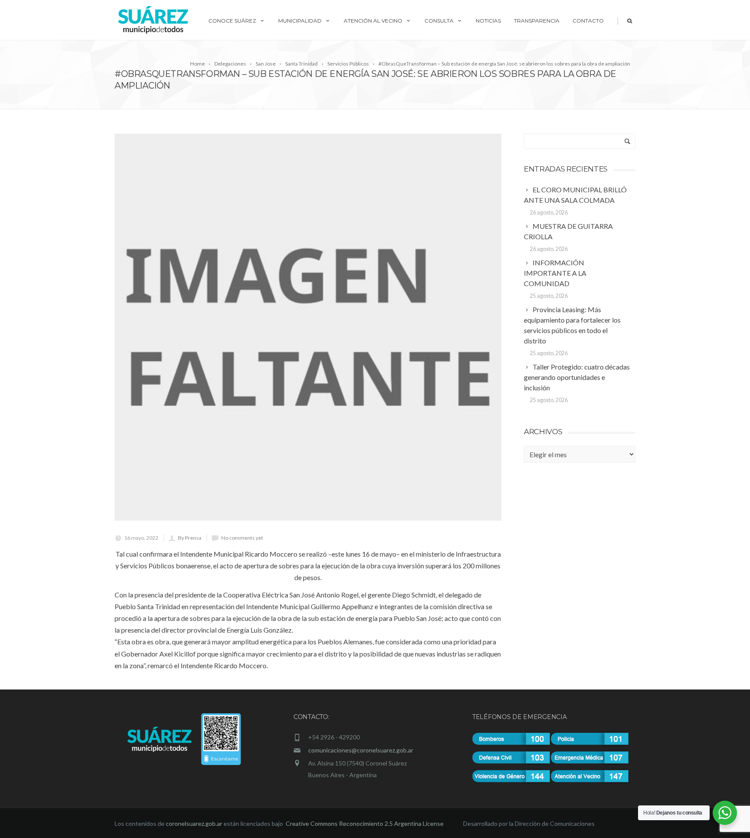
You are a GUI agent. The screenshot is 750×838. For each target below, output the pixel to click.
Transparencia (536, 20)
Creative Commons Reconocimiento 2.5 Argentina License (365, 823)
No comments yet (242, 537)
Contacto (588, 20)
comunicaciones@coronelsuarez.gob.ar (360, 750)
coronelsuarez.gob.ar (194, 823)
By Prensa (189, 537)
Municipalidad (300, 20)
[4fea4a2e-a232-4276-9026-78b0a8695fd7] (308, 327)
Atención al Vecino (373, 20)
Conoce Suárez (232, 20)
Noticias (488, 20)
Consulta (439, 20)
